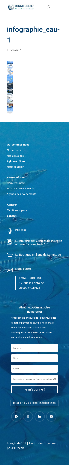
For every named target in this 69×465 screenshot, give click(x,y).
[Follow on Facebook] (16, 416)
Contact (11, 215)
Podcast (20, 230)
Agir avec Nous (16, 161)
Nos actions (14, 150)
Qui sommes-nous (18, 144)
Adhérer (12, 204)
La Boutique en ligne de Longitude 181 (38, 256)
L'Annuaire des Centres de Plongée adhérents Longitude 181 (38, 242)
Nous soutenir (15, 166)
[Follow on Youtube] (51, 416)
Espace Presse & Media (20, 188)
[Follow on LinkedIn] (39, 416)
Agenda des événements (21, 194)
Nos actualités (15, 155)
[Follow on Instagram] (28, 416)
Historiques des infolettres (34, 402)
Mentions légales (17, 210)
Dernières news (16, 183)
